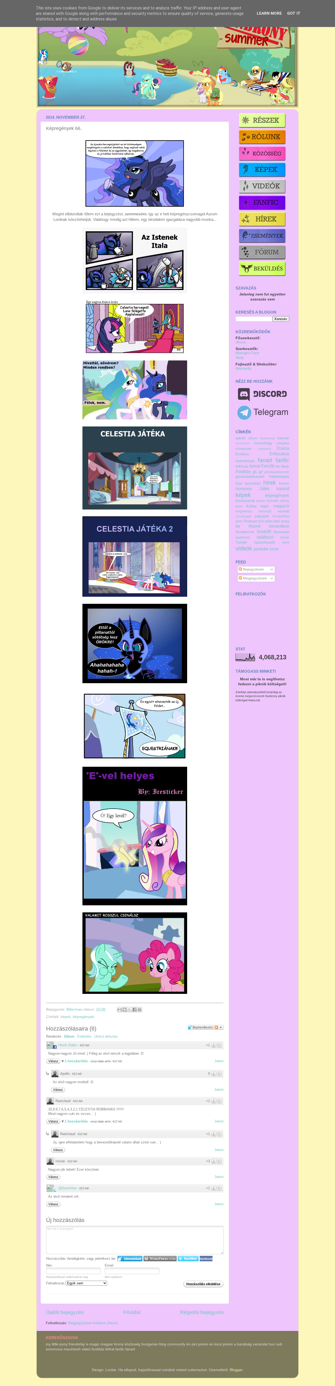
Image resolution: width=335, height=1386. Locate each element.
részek (254, 526)
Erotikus (242, 454)
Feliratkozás (56, 1283)
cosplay (283, 443)
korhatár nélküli (278, 501)
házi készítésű (248, 483)
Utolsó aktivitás (106, 1036)
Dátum (69, 1036)
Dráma (283, 448)
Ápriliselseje (267, 438)
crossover (244, 449)
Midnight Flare (247, 353)
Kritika (251, 506)
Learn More (269, 13)
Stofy (240, 358)
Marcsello (244, 368)
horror (284, 483)
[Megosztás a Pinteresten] (139, 1009)
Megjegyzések (254, 578)
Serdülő (263, 531)
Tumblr (241, 542)
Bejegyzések (253, 569)
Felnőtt (267, 466)
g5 (255, 472)
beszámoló (242, 443)
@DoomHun (67, 1188)
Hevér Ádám (67, 1045)
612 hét (84, 1045)
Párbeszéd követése (219, 1027)
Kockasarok (245, 501)
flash (285, 466)
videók (244, 548)
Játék (264, 488)
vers (285, 542)
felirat (255, 466)
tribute (284, 537)
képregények (83, 1017)
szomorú (243, 537)
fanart (265, 460)
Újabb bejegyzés (65, 1312)
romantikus (279, 526)
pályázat (262, 516)
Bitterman (74, 1009)
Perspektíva (280, 516)
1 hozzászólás (77, 1061)
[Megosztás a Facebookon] (134, 1009)
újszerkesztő (264, 542)
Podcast (250, 521)
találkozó (265, 537)
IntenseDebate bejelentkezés (130, 1258)
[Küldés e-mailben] (119, 1009)
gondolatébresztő (250, 477)
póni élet (273, 521)
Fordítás (243, 471)
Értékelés (84, 1036)
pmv (239, 521)
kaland (283, 488)
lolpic (265, 506)
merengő (265, 511)
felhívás (242, 466)
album (252, 438)
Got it (293, 13)
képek (66, 1017)
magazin (281, 505)
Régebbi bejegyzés (202, 1312)
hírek (269, 482)
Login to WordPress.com (160, 1258)
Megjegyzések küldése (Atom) (93, 1323)
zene (274, 548)
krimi (239, 506)
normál (283, 511)
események (245, 461)
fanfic (282, 460)
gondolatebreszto (276, 472)
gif (261, 472)
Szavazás (281, 532)
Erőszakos (279, 453)
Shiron (241, 342)
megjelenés (244, 511)
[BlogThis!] (124, 1009)
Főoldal (132, 1312)
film (277, 466)
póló (261, 521)
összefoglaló (244, 516)
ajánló (240, 438)
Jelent (219, 1061)
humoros (244, 488)
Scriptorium (245, 532)
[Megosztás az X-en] (129, 1009)
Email (109, 1265)
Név (49, 1265)
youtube (261, 548)
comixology (263, 443)
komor (260, 501)
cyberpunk (264, 448)
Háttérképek (279, 477)
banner (283, 438)
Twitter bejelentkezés (188, 1258)
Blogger (236, 1370)
